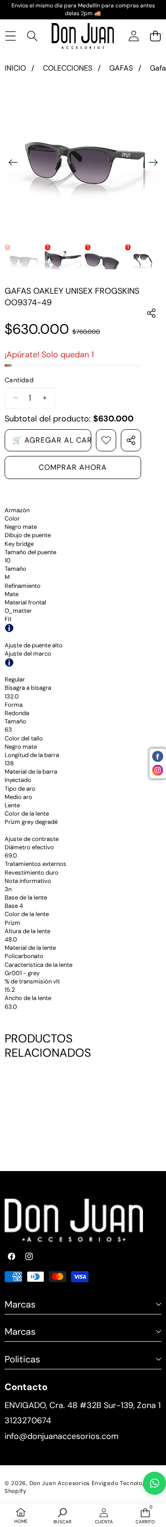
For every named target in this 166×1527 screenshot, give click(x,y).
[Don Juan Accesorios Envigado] (83, 36)
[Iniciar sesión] (133, 35)
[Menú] (10, 35)
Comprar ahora (73, 467)
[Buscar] (32, 35)
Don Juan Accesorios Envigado (74, 1483)
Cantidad (19, 380)
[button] (155, 35)
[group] (23, 260)
